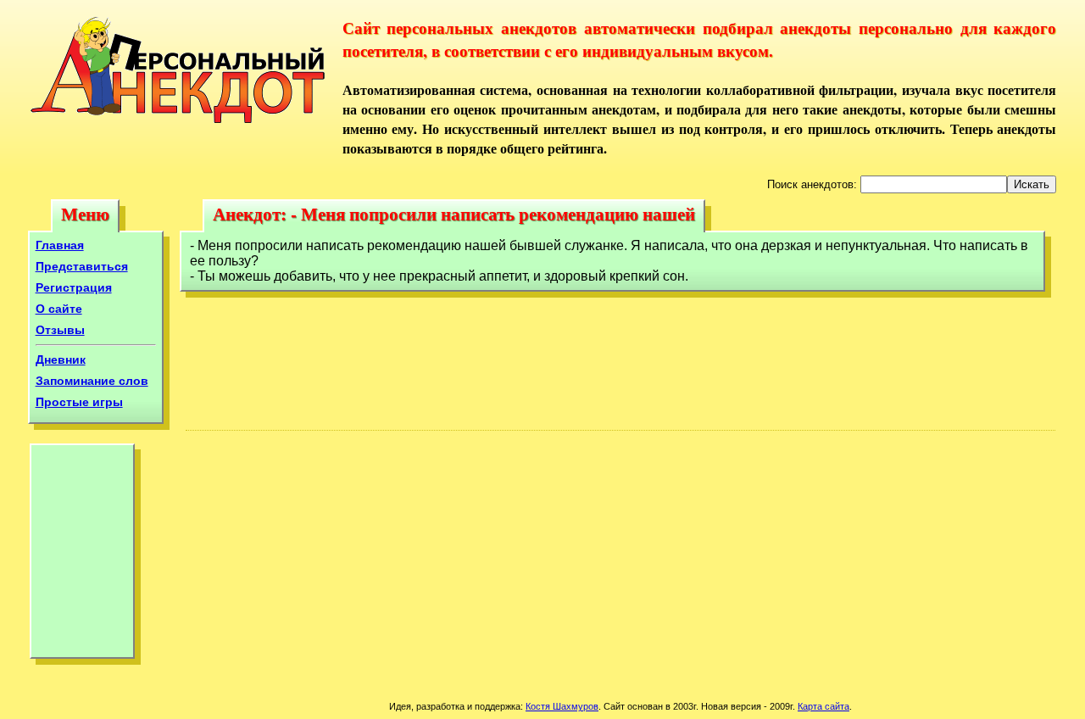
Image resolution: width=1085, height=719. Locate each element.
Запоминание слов (92, 380)
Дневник (61, 359)
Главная (60, 245)
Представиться (82, 266)
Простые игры (79, 402)
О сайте (59, 308)
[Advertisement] (82, 555)
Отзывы (60, 330)
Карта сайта (823, 706)
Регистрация (74, 287)
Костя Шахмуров (562, 706)
